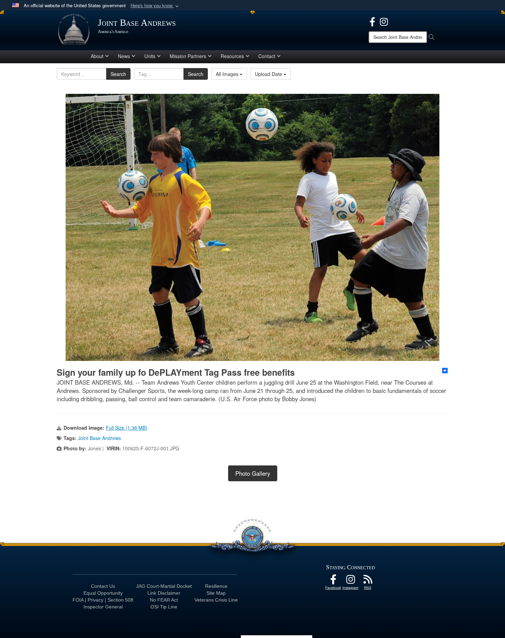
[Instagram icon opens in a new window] (384, 21)
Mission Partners (188, 56)
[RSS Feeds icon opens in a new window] (367, 581)
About (97, 56)
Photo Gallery (252, 473)
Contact (266, 56)
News (124, 56)
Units (149, 56)
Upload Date (269, 73)
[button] (155, 5)
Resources (232, 56)
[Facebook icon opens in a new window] (372, 21)
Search (118, 73)
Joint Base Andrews (99, 437)
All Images (228, 73)
